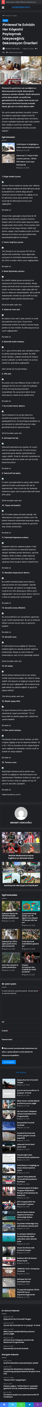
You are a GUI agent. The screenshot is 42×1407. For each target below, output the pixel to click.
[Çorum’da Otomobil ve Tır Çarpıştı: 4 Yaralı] (8, 1093)
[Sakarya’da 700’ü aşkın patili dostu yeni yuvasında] (11, 934)
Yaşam (14, 15)
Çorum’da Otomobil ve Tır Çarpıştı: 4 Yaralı (28, 1091)
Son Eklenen (21, 1072)
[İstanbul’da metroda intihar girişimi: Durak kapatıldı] (8, 1136)
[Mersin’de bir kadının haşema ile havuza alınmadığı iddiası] (8, 1215)
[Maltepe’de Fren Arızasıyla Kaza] (8, 1282)
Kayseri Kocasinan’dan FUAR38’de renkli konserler (29, 968)
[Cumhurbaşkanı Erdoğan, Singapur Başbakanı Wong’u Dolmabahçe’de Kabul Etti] (8, 1191)
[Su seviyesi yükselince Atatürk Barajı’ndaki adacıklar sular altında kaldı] (8, 1237)
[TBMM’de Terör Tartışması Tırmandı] (8, 1272)
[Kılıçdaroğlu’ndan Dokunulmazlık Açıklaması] (8, 1158)
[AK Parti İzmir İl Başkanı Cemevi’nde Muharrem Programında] (8, 1114)
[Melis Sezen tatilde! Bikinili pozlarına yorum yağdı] (8, 1104)
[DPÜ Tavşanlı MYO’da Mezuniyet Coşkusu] (8, 1205)
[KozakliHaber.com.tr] (21, 7)
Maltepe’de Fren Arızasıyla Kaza (24, 1280)
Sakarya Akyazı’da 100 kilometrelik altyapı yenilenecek (10, 915)
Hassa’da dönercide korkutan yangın (25, 1249)
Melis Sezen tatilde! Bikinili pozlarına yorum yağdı (28, 1102)
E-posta (5, 1031)
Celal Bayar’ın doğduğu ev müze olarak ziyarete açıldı (28, 1167)
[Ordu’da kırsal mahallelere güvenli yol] (31, 934)
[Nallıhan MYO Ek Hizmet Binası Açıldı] (8, 1261)
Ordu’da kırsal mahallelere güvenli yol (30, 943)
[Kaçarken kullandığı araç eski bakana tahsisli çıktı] (8, 1226)
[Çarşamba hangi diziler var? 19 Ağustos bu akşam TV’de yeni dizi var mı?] (31, 906)
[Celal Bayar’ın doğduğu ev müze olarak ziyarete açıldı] (8, 147)
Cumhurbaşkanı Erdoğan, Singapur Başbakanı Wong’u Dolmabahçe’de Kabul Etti (28, 1192)
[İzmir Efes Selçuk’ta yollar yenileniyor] (11, 957)
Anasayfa (7, 15)
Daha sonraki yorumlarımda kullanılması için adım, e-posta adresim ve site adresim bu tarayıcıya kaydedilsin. (19, 1051)
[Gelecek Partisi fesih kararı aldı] (8, 1147)
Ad (3, 1022)
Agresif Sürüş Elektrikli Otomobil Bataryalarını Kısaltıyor (27, 1179)
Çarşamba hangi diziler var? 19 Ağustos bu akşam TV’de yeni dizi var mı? (30, 918)
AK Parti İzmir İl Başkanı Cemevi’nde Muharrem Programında (27, 1113)
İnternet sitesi (7, 1039)
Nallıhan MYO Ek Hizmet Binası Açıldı (27, 1259)
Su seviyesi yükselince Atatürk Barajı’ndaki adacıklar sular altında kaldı (27, 1238)
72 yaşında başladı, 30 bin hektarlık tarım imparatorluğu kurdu (28, 1292)
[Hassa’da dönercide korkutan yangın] (8, 1251)
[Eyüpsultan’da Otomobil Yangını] (8, 1083)
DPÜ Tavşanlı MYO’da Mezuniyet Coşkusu (26, 1203)
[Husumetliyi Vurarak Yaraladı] (8, 1125)
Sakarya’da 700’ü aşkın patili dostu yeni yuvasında (9, 943)
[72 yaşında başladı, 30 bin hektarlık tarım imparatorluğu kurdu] (8, 1292)
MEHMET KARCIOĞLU (12, 49)
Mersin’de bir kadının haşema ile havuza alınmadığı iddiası (26, 1214)
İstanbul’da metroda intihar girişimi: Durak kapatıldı (26, 1135)
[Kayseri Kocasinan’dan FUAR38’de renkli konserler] (31, 957)
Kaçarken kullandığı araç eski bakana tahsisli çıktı (27, 1224)
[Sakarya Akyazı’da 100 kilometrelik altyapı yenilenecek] (11, 906)
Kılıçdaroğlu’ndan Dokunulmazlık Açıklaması (28, 1156)
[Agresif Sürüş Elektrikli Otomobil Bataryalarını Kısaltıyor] (8, 1180)
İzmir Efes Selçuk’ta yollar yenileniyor (10, 966)
